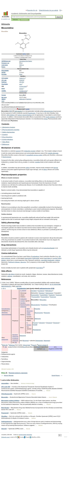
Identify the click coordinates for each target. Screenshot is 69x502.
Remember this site (32, 10)
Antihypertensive (6, 421)
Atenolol (4, 428)
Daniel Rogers (56, 375)
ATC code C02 (5, 386)
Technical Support (23, 434)
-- (22, 78)
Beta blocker (5, 407)
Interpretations (24, 19)
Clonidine (4, 416)
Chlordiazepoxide (6, 394)
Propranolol (5, 413)
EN (60, 10)
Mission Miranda (8, 375)
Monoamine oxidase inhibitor (10, 400)
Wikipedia (15, 19)
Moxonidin (4, 397)
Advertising (29, 434)
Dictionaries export (5, 437)
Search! (59, 17)
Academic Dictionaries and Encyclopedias (26, 13)
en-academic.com (5, 19)
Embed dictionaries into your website (48, 10)
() (27, 109)
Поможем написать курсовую (18, 373)
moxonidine (5, 383)
